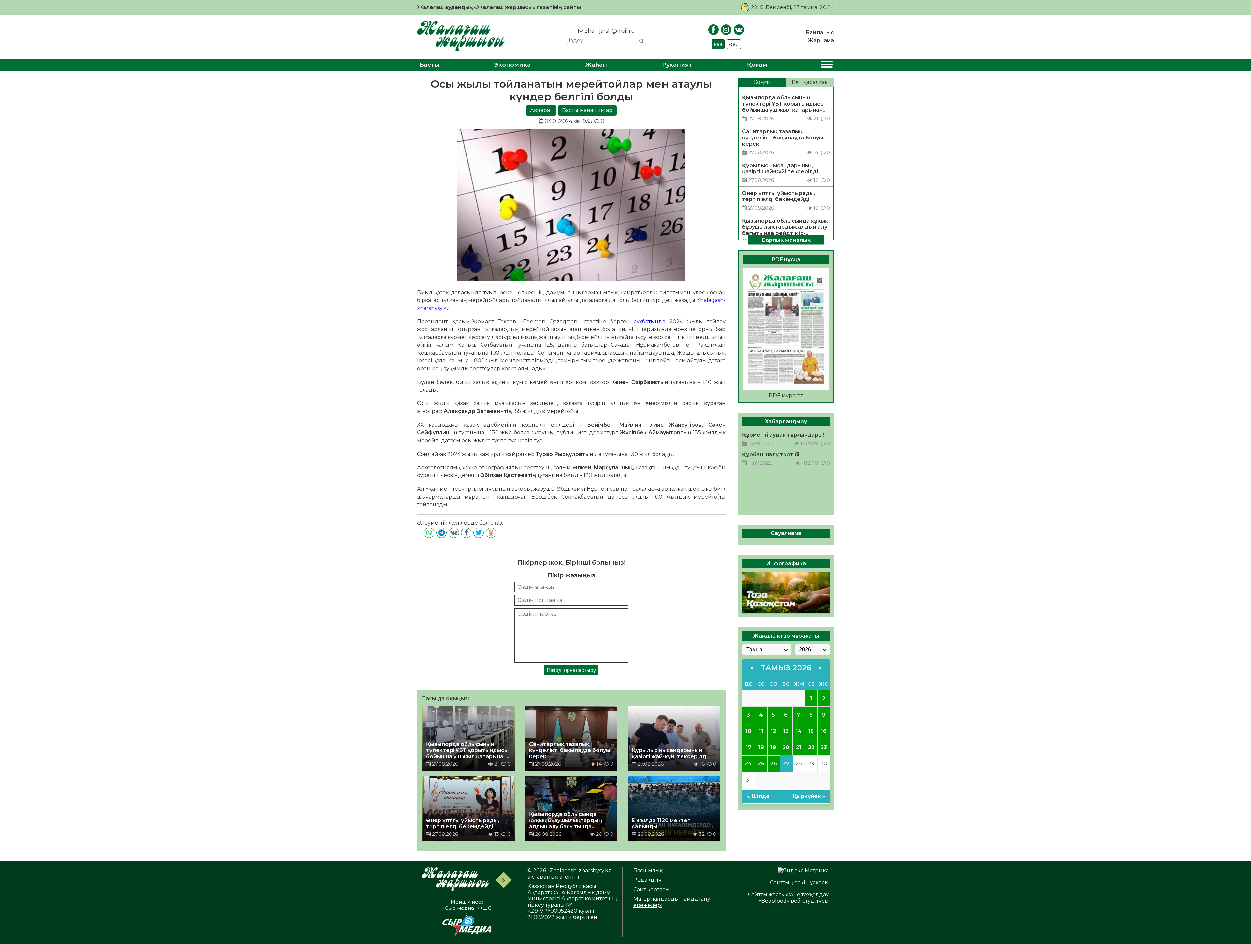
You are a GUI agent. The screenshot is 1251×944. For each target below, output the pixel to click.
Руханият (677, 64)
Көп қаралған (810, 82)
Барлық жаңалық (786, 240)
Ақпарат (541, 110)
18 (761, 747)
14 (799, 731)
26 (773, 764)
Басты (429, 64)
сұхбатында (649, 321)
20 (786, 747)
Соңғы (762, 82)
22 (811, 747)
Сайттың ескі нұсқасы (799, 882)
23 (823, 747)
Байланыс (820, 32)
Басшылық (648, 870)
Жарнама (821, 40)
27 (786, 764)
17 (748, 747)
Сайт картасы (651, 889)
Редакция (647, 880)
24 (748, 764)
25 (761, 764)
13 (786, 731)
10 (748, 731)
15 (811, 731)
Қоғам (757, 64)
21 (798, 747)
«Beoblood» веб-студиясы (793, 901)
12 (773, 731)
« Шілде (758, 796)
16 (824, 731)
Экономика (512, 64)
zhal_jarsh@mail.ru (609, 31)
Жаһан (596, 64)
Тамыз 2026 (786, 667)
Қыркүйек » (809, 796)
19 (773, 747)
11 (761, 731)
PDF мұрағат (786, 395)
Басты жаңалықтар (587, 110)
